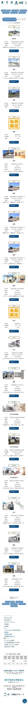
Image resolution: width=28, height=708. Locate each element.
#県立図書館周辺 (5, 10)
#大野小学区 (15, 10)
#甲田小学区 (5, 13)
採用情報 (6, 624)
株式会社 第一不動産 (9, 646)
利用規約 (6, 626)
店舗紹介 (6, 632)
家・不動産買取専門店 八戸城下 (12, 642)
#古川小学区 (14, 13)
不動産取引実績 (8, 634)
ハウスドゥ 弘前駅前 (9, 640)
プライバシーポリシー (9, 622)
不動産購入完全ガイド (9, 636)
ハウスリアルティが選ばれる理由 (12, 630)
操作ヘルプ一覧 (8, 618)
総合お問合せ (7, 620)
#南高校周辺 (22, 13)
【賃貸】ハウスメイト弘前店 (11, 644)
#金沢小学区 (23, 10)
